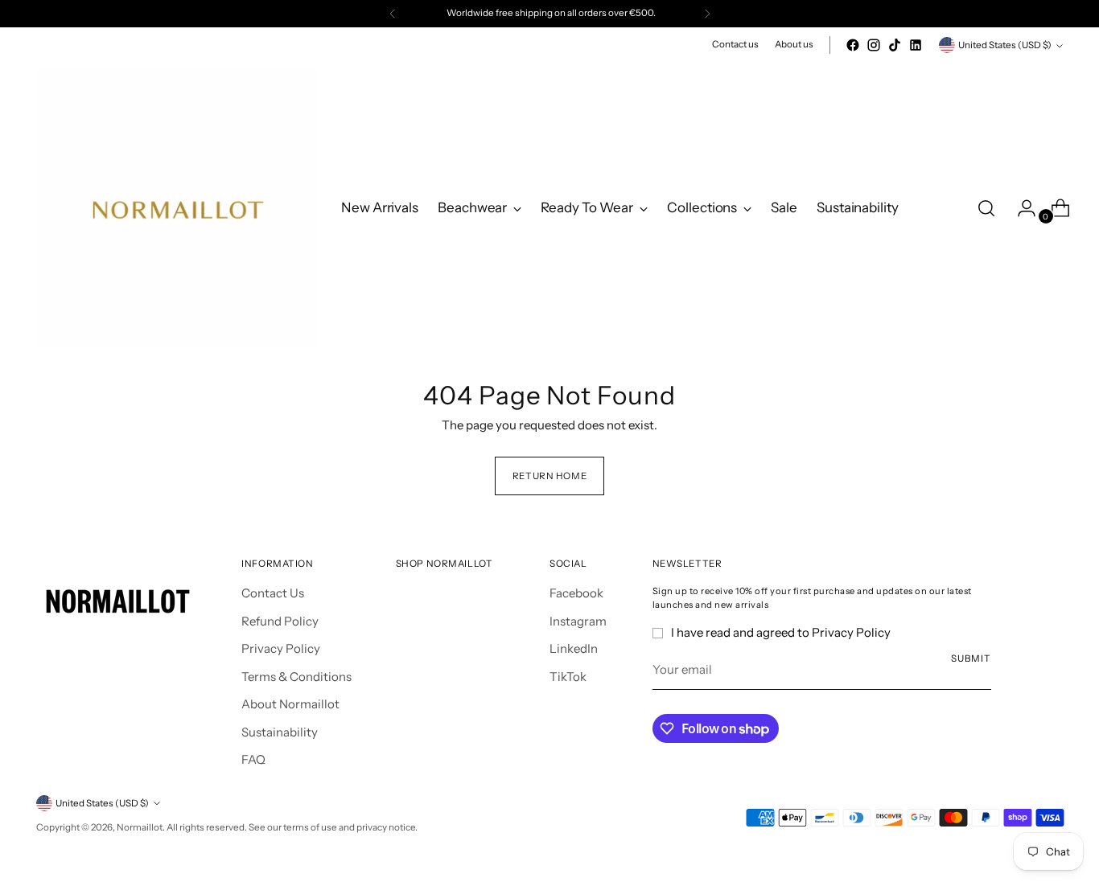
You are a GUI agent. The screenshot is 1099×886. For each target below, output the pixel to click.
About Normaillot (290, 704)
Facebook (576, 593)
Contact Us (272, 593)
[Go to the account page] (1020, 208)
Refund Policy (280, 621)
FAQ (253, 759)
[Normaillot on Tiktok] (894, 45)
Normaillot (140, 827)
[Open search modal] (986, 208)
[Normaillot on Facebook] (853, 45)
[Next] (707, 13)
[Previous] (392, 13)
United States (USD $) (1005, 45)
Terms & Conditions (296, 676)
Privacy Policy (280, 648)
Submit (970, 658)
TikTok (568, 676)
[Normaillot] (177, 208)
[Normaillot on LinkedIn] (915, 45)
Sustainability (279, 732)
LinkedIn (574, 648)
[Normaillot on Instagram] (873, 45)
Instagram (578, 621)
